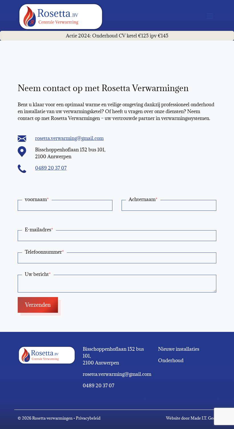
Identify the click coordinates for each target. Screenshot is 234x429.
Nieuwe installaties (178, 349)
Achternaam (143, 199)
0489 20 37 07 (50, 168)
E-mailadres (39, 229)
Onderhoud (170, 360)
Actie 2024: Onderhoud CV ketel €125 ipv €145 (117, 36)
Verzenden (38, 304)
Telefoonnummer (44, 252)
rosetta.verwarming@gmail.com (69, 138)
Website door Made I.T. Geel (191, 418)
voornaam (37, 199)
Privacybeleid (88, 418)
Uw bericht (38, 274)
